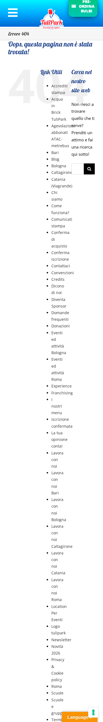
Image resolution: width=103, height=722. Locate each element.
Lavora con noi (57, 459)
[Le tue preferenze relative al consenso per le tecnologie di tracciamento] (93, 712)
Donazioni (60, 325)
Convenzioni (62, 272)
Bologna (58, 165)
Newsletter (61, 639)
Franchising (62, 392)
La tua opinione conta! (59, 439)
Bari (55, 152)
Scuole (57, 693)
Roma (56, 686)
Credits (58, 279)
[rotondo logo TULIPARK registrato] (51, 8)
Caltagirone (62, 172)
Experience (61, 386)
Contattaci (60, 265)
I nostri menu (56, 406)
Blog (55, 159)
